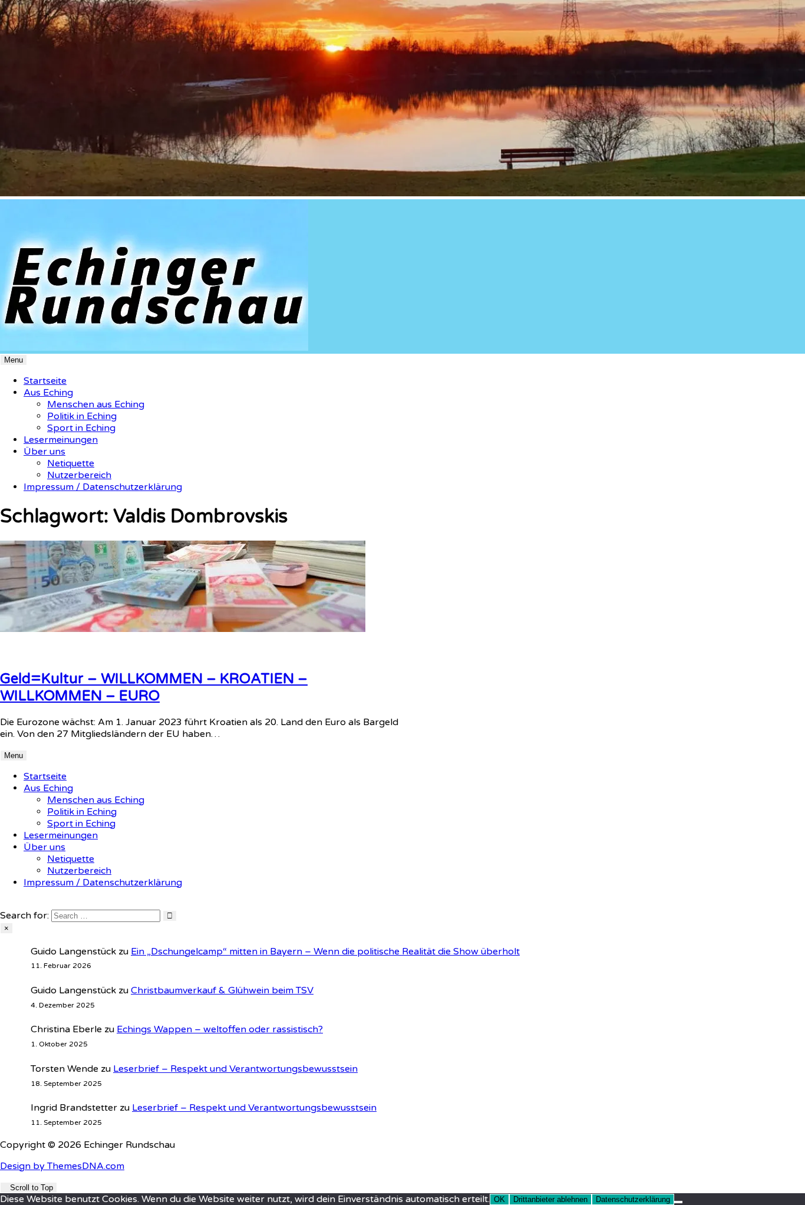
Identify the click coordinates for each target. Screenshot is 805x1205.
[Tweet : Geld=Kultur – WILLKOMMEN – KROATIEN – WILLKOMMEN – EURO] (24, 653)
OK (499, 1199)
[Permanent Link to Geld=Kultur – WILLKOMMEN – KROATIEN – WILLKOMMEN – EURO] (182, 629)
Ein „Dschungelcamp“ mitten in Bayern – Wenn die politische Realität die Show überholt (325, 951)
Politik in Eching (82, 416)
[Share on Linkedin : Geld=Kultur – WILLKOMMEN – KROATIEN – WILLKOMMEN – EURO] (3, 653)
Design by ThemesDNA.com (62, 1166)
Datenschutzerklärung (633, 1199)
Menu (13, 359)
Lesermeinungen (61, 440)
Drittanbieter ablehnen (550, 1199)
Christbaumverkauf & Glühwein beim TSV (222, 990)
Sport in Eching (81, 428)
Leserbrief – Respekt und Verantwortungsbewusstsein (235, 1069)
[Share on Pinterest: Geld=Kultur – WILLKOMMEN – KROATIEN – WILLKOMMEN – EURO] (10, 653)
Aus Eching (48, 393)
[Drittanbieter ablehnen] (678, 1202)
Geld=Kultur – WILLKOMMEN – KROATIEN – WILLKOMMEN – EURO (154, 687)
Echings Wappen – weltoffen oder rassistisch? (220, 1029)
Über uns (44, 451)
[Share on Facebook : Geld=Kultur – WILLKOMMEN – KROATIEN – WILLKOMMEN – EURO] (17, 653)
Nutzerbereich (79, 475)
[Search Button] (3, 904)
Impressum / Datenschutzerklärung (103, 487)
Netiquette (70, 463)
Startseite (45, 381)
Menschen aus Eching (95, 404)
